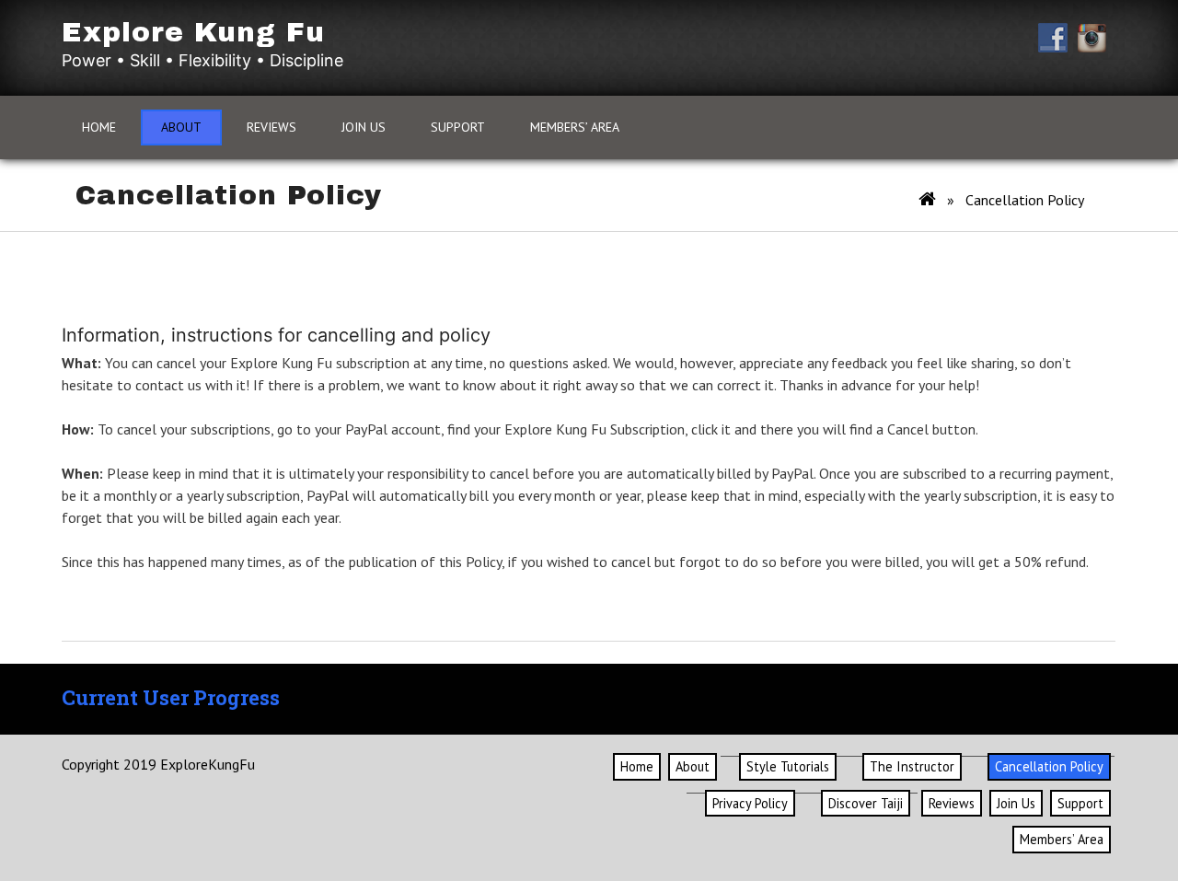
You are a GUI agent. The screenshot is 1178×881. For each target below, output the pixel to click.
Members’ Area (574, 127)
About (181, 127)
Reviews (271, 127)
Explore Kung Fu (193, 32)
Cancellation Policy (1049, 766)
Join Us (363, 127)
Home (99, 127)
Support (458, 127)
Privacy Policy (750, 803)
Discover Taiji (865, 803)
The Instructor (912, 766)
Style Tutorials (787, 766)
